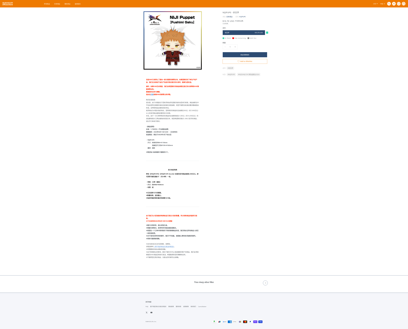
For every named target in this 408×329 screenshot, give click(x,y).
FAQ (147, 306)
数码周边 (67, 4)
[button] (389, 4)
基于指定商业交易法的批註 (158, 306)
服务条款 (178, 306)
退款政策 (186, 306)
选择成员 (78, 4)
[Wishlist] (399, 3)
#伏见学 (230, 68)
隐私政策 (171, 306)
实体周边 (57, 4)
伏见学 (244, 33)
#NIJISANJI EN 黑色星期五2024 (248, 74)
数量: (224, 43)
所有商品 (47, 4)
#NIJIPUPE (231, 74)
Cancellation (202, 306)
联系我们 (193, 306)
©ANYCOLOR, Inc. (151, 321)
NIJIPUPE (242, 17)
